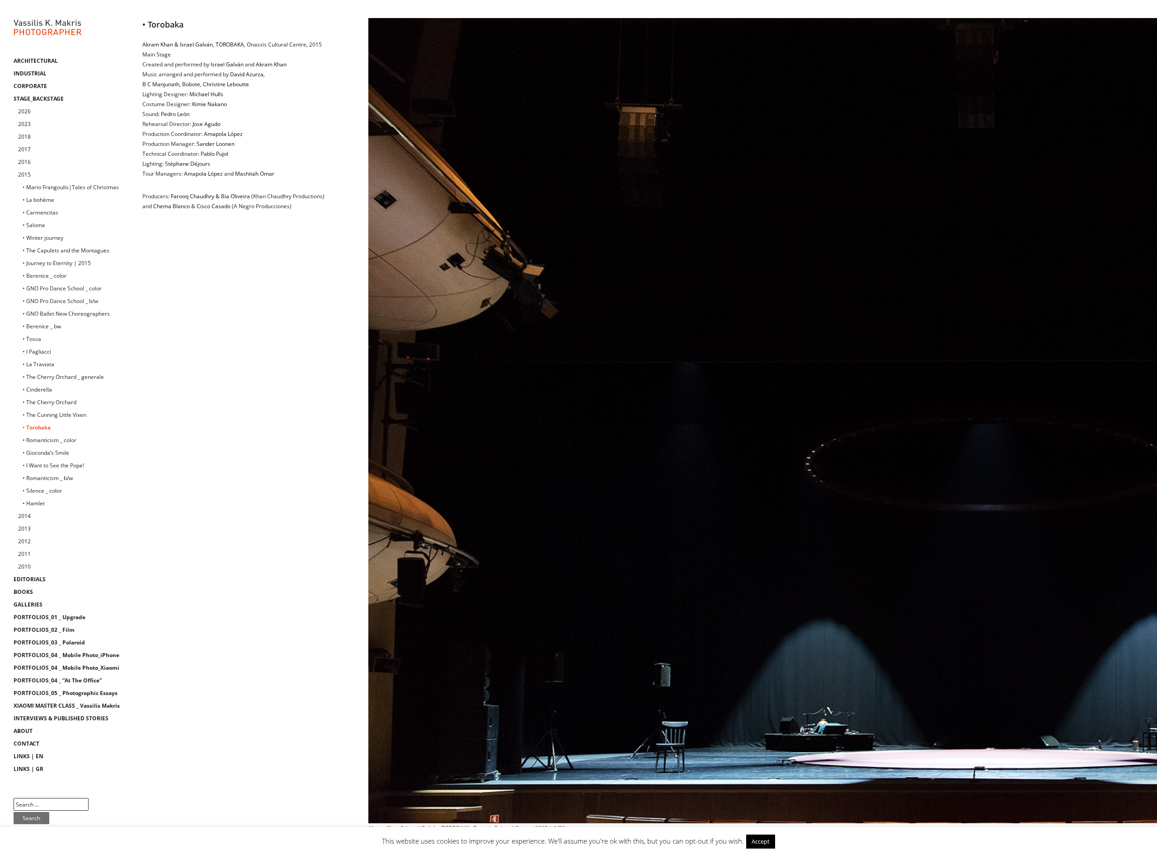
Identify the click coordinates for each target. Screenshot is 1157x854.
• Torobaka (37, 427)
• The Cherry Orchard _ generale (63, 377)
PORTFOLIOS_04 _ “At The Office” (58, 680)
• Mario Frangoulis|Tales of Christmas (71, 187)
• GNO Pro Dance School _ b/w (60, 301)
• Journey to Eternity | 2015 (57, 263)
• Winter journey (43, 238)
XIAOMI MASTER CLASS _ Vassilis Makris (67, 705)
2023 (24, 124)
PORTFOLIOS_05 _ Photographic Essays (66, 693)
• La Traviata (38, 364)
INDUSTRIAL (30, 73)
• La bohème (38, 200)
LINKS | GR (28, 769)
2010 (24, 566)
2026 (24, 111)
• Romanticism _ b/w (48, 478)
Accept (761, 841)
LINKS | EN (28, 756)
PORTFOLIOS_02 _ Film (44, 630)
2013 (24, 528)
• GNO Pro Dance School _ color (62, 288)
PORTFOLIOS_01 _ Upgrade (49, 617)
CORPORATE (30, 86)
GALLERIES (28, 604)
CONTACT (26, 743)
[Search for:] (51, 804)
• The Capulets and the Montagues (66, 250)
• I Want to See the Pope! (53, 465)
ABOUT (23, 731)
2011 (24, 554)
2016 (24, 162)
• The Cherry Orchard (49, 402)
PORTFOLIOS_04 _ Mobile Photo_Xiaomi (66, 668)
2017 (24, 149)
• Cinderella (37, 389)
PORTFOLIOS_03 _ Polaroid (49, 642)
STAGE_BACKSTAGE (39, 99)
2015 (24, 174)
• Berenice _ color (44, 276)
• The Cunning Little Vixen (54, 415)
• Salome (34, 225)
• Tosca (32, 339)
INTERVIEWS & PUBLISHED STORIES (61, 718)
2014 (24, 516)
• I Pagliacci (37, 351)
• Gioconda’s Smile (46, 453)
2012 (24, 541)
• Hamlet (34, 503)
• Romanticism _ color (49, 440)
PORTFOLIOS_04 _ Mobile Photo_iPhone (66, 655)
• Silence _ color (42, 491)
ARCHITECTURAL (36, 61)
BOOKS (23, 592)
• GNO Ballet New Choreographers (66, 313)
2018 (24, 136)
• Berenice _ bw (42, 326)
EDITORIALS (30, 579)
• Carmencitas (40, 212)
